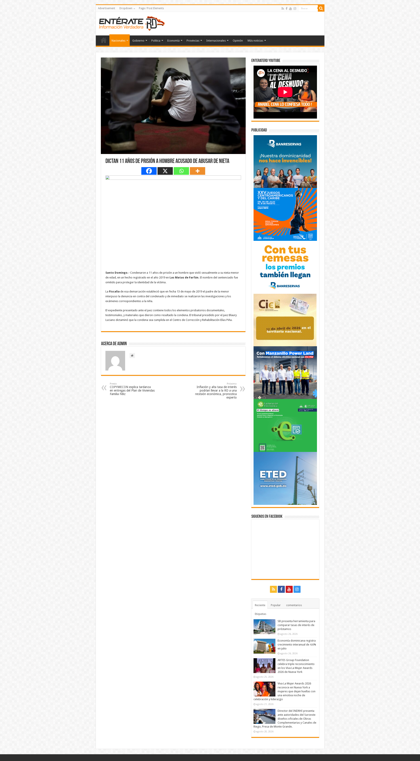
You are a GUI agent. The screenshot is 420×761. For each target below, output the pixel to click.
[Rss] (282, 8)
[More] (197, 171)
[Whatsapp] (181, 171)
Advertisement (106, 8)
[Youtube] (290, 8)
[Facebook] (286, 8)
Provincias (193, 40)
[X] (165, 171)
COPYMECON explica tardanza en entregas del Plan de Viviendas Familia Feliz (132, 389)
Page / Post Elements (151, 8)
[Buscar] (321, 8)
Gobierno (138, 40)
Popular (276, 605)
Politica (155, 40)
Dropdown (125, 8)
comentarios (294, 605)
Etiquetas (260, 614)
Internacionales (216, 40)
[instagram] (295, 8)
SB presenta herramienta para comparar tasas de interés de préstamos (296, 625)
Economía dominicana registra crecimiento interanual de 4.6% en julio (297, 644)
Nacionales (118, 40)
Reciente (260, 605)
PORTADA (103, 40)
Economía (173, 40)
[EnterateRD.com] (132, 22)
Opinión (238, 40)
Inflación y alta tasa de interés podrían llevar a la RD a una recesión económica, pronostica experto (216, 390)
